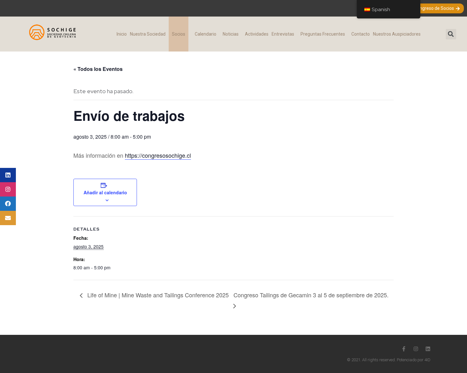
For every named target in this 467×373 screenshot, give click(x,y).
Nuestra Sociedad (148, 34)
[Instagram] (415, 348)
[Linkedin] (427, 348)
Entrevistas (283, 34)
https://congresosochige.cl (158, 155)
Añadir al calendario (105, 192)
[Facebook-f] (403, 348)
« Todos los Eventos (98, 69)
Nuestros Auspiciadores (397, 34)
